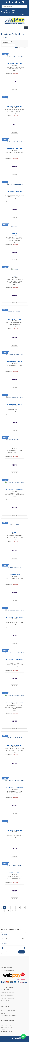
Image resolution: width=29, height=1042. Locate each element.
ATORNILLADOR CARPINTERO (14, 489)
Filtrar (22, 952)
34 (8, 910)
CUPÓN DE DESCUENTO (12, 11)
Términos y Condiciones (8, 998)
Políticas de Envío (6, 1001)
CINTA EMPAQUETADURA (14, 63)
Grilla (18, 47)
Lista (25, 47)
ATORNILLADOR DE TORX (14, 447)
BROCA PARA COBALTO (14, 873)
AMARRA (14, 233)
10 (2, 910)
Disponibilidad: (8, 73)
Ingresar (21, 14)
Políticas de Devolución (7, 992)
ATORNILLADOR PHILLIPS (14, 362)
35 (12, 910)
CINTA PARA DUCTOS (14, 319)
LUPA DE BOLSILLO (14, 574)
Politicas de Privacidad (7, 995)
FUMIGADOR (14, 532)
